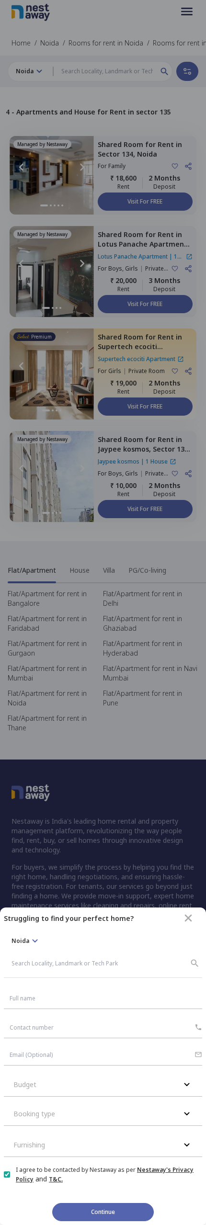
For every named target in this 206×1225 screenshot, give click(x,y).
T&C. (56, 1179)
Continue (103, 1212)
